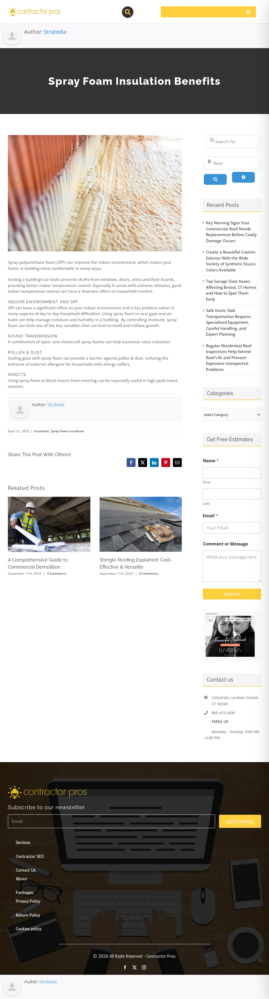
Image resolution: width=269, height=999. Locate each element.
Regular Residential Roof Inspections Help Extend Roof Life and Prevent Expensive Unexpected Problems (228, 357)
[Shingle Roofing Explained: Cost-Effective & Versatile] (141, 499)
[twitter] (134, 967)
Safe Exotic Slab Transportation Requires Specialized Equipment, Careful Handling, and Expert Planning (228, 322)
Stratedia (55, 31)
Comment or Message (225, 543)
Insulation (41, 431)
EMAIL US (220, 721)
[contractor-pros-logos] (34, 8)
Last (206, 503)
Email (210, 515)
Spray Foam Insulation (67, 431)
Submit (232, 594)
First (206, 482)
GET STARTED (240, 822)
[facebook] (125, 967)
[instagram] (144, 967)
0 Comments (56, 573)
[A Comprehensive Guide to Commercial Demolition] (49, 499)
